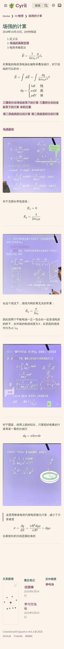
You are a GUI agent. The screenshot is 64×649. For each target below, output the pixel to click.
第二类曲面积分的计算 (45, 114)
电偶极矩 (8, 129)
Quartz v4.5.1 (26, 631)
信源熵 (29, 587)
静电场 (50, 584)
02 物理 (19, 15)
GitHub (7, 636)
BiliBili (28, 636)
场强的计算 (35, 15)
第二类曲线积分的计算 (16, 114)
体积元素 (25, 107)
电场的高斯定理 (19, 43)
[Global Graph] (15, 585)
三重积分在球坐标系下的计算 (21, 102)
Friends (18, 636)
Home (6, 16)
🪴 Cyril (18, 5)
